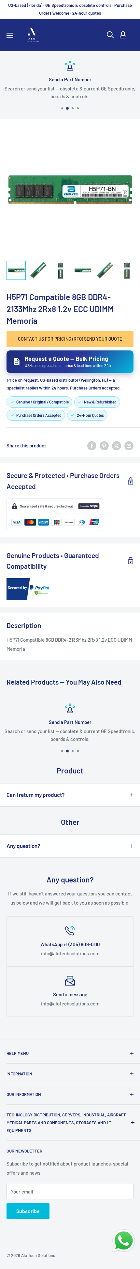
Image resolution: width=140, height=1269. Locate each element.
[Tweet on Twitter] (116, 445)
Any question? (23, 845)
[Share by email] (128, 445)
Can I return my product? (36, 794)
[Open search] (110, 34)
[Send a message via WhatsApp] (124, 1241)
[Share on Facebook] (91, 445)
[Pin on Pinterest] (104, 445)
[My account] (123, 34)
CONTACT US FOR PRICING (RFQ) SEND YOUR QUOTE (70, 339)
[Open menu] (10, 35)
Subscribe (28, 1211)
